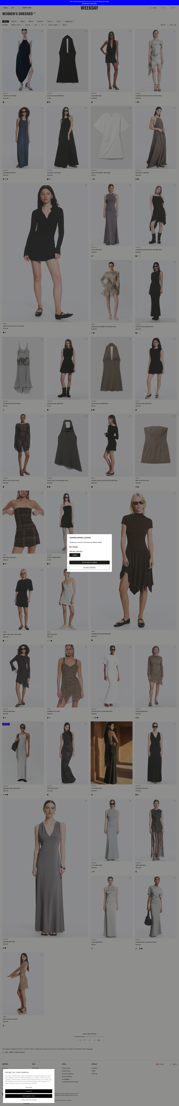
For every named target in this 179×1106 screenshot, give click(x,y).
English (75, 555)
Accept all (29, 1091)
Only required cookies (28, 1096)
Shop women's (86, 3)
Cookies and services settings (28, 1099)
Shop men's (94, 3)
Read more (28, 1087)
